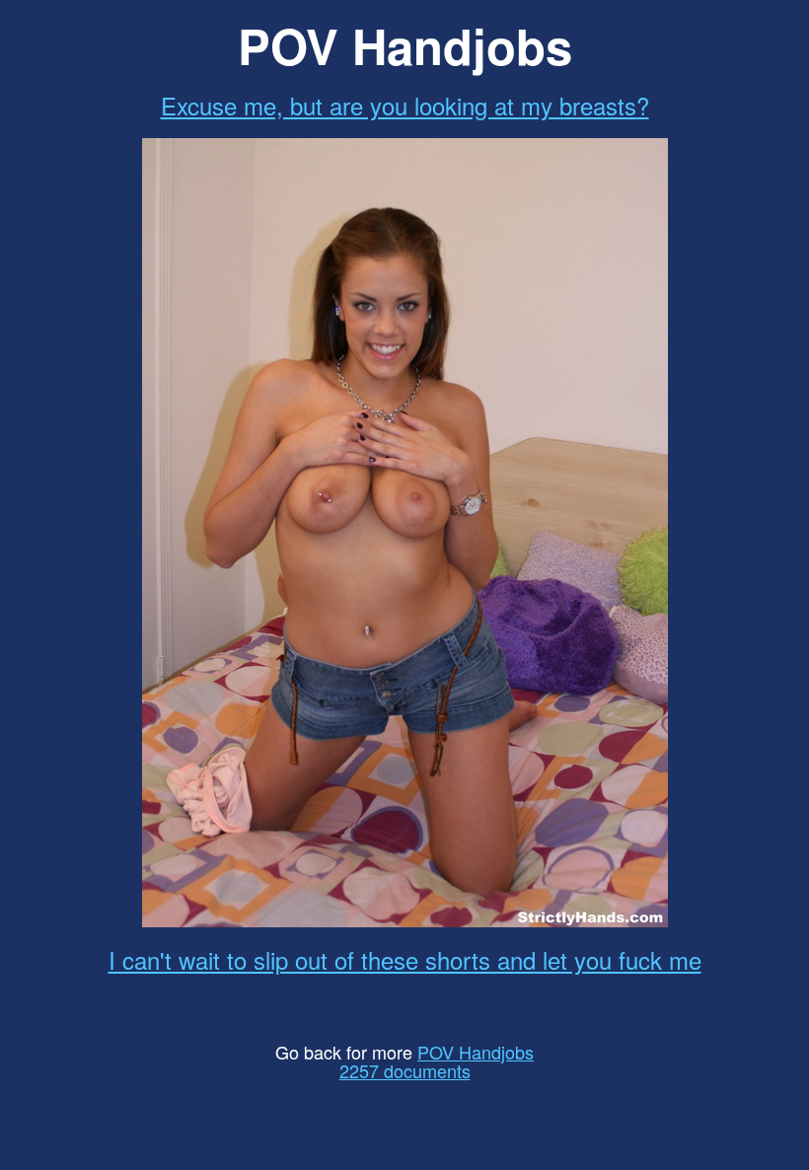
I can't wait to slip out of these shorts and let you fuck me (405, 959)
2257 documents (405, 1070)
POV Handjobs (475, 1051)
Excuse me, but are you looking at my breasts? (405, 105)
